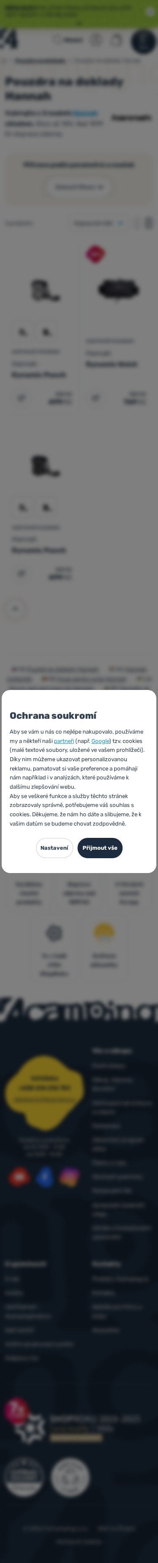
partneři (64, 741)
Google (100, 741)
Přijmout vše (100, 848)
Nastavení (54, 848)
